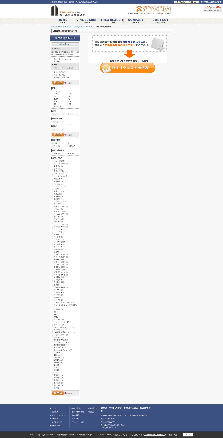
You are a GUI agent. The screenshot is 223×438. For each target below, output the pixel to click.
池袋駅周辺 (76, 415)
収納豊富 (58, 309)
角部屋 (57, 370)
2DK (69, 96)
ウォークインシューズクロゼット (65, 306)
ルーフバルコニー (61, 242)
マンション (67, 59)
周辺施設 (91, 412)
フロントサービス (61, 342)
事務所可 (58, 181)
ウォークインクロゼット (64, 302)
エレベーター (60, 247)
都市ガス (58, 385)
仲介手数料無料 (78, 412)
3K (69, 99)
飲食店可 (58, 378)
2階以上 (58, 355)
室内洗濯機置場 (61, 227)
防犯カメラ (59, 337)
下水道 (57, 388)
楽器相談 (58, 166)
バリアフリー (60, 186)
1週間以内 (71, 146)
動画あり (71, 153)
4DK (69, 104)
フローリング (60, 229)
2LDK (56, 99)
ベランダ (58, 237)
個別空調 (58, 383)
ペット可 (75, 419)
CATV (57, 317)
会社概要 (54, 412)
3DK (55, 101)
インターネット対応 (62, 322)
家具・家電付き (61, 257)
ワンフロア (59, 373)
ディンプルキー (61, 335)
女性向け (58, 222)
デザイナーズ (60, 174)
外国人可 (58, 209)
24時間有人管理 (61, 340)
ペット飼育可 (60, 161)
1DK (55, 94)
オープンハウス (61, 207)
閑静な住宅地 (60, 171)
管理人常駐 (59, 194)
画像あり (57, 153)
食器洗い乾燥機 (61, 267)
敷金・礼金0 (76, 408)
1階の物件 (59, 358)
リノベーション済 (61, 176)
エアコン (58, 295)
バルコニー (59, 239)
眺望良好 (58, 196)
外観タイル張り (61, 262)
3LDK (70, 101)
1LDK (70, 94)
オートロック (60, 325)
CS (56, 312)
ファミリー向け (61, 224)
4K (55, 104)
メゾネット (59, 234)
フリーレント (60, 201)
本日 (69, 143)
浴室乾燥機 (59, 280)
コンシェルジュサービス (64, 350)
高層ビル (58, 375)
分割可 (57, 189)
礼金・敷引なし (60, 75)
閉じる (188, 435)
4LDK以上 (57, 106)
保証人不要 (59, 179)
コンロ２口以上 (61, 265)
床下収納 (58, 300)
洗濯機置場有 (60, 259)
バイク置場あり (61, 254)
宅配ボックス (60, 330)
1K (69, 91)
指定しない (58, 143)
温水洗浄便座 (60, 282)
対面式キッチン (61, 272)
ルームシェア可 (61, 214)
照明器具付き (60, 249)
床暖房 (57, 297)
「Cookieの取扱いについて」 (154, 435)
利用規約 (54, 419)
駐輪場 (57, 252)
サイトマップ (56, 422)
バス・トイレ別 (61, 275)
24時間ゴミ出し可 (62, 345)
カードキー (59, 204)
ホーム (54, 408)
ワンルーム (58, 91)
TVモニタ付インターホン (64, 327)
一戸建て (57, 62)
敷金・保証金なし (60, 72)
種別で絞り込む (65, 44)
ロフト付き (59, 232)
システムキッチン (61, 270)
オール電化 (59, 244)
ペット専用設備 (61, 164)
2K (55, 96)
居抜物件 (58, 380)
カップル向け (60, 219)
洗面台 (57, 285)
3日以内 (57, 146)
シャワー (58, 290)
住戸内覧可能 (60, 347)
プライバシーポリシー (59, 415)
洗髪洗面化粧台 (61, 287)
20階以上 (58, 363)
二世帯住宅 (59, 199)
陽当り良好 (59, 169)
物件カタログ (56, 425)
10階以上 (58, 360)
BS (56, 315)
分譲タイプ (59, 191)
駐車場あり (59, 352)
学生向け (58, 217)
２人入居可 (59, 184)
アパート (57, 59)
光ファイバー (60, 320)
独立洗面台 (59, 292)
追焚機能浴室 (60, 277)
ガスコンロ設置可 (61, 212)
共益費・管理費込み (61, 77)
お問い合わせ (93, 408)
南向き (57, 368)
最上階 (57, 365)
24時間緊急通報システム (64, 332)
